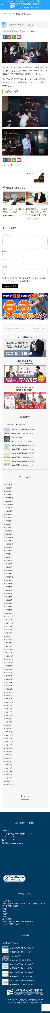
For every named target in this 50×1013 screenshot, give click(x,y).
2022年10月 (9, 583)
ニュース (25, 31)
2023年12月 (9, 537)
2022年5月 (8, 600)
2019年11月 (8, 699)
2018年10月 (9, 742)
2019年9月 (8, 705)
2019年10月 (9, 702)
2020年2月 (8, 689)
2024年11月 (9, 501)
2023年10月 (9, 544)
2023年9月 (8, 547)
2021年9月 (8, 626)
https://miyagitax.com (14, 843)
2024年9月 (8, 508)
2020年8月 (8, 669)
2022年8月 (8, 590)
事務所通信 (16, 433)
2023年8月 (8, 550)
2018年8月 (8, 748)
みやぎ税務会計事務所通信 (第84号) (23, 429)
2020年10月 (9, 663)
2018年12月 (9, 735)
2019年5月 (8, 719)
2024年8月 (8, 511)
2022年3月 (8, 607)
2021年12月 (9, 616)
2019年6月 (8, 715)
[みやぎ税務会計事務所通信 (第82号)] (7, 455)
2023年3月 (8, 567)
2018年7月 (8, 752)
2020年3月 (8, 686)
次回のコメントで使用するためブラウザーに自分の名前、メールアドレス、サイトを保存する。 (24, 279)
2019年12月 (9, 695)
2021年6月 (8, 636)
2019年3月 (8, 725)
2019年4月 (8, 722)
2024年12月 (9, 498)
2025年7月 (8, 488)
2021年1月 (8, 653)
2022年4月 (8, 603)
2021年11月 (8, 620)
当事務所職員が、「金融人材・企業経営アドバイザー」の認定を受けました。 (37, 212)
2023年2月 (8, 570)
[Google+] (9, 37)
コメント (7, 235)
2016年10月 (9, 784)
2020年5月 (8, 679)
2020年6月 (8, 676)
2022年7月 (8, 593)
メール (5, 259)
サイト (5, 267)
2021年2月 (8, 649)
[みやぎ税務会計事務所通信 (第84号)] (7, 431)
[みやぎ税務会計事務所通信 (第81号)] (7, 463)
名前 (4, 251)
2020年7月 (8, 672)
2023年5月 (8, 560)
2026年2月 (8, 485)
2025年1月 (8, 494)
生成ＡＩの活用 (17, 437)
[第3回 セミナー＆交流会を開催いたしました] (14, 198)
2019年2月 (8, 728)
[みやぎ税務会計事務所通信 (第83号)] (7, 447)
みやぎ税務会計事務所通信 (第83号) (23, 445)
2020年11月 (9, 659)
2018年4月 (8, 761)
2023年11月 (9, 541)
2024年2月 (8, 531)
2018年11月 (8, 738)
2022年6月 (8, 597)
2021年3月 (8, 646)
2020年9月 (8, 666)
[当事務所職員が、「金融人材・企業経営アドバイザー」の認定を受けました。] (37, 198)
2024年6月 (8, 518)
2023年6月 (8, 557)
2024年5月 (8, 521)
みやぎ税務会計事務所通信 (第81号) (23, 461)
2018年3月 (8, 765)
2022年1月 (8, 613)
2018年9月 (8, 745)
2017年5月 (8, 778)
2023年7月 (8, 554)
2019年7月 (8, 712)
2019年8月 (8, 709)
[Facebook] (5, 37)
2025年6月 (8, 491)
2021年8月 (8, 630)
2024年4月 (8, 524)
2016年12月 (9, 781)
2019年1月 (8, 732)
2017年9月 (8, 771)
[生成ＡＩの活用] (7, 439)
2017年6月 (8, 775)
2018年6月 (8, 755)
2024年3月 (8, 527)
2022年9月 (8, 587)
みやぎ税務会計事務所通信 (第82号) (23, 453)
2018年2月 (8, 768)
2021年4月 (8, 643)
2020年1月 (8, 692)
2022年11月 (9, 580)
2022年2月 (8, 610)
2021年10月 (9, 623)
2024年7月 (8, 514)
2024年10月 (9, 504)
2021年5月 (8, 639)
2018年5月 (8, 758)
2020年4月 (8, 682)
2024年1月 (8, 534)
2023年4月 (8, 564)
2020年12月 (9, 656)
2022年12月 (9, 577)
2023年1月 (8, 574)
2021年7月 (8, 633)
